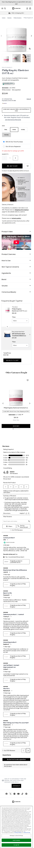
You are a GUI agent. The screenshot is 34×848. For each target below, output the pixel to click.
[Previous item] (3, 403)
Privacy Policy (18, 832)
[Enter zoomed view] (29, 48)
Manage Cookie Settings (16, 835)
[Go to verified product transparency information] (8, 83)
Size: (3, 125)
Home (3, 18)
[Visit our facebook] (6, 794)
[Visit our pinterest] (26, 794)
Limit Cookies (16, 840)
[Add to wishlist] (28, 166)
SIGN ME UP (16, 786)
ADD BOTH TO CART (12, 360)
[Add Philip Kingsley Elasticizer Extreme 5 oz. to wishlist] (28, 380)
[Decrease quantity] (4, 158)
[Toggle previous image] (1, 36)
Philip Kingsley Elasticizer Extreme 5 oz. (16, 408)
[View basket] (30, 8)
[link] (27, 8)
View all (29, 99)
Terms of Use (26, 832)
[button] (16, 84)
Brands (9, 18)
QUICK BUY (16, 426)
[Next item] (29, 403)
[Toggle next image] (31, 36)
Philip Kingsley (18, 18)
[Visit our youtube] (18, 794)
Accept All (16, 845)
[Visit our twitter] (10, 794)
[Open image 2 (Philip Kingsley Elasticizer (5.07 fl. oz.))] (16, 58)
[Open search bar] (5, 8)
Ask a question (16, 90)
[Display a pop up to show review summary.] (22, 414)
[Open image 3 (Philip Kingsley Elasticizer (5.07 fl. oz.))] (27, 58)
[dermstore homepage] (16, 8)
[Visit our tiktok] (22, 794)
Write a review (6, 90)
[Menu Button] (2, 8)
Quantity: (5, 154)
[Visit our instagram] (14, 794)
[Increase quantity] (15, 158)
